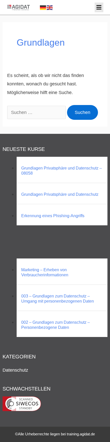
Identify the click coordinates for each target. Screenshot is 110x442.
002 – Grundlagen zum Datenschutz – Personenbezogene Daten (55, 325)
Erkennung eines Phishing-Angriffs (52, 215)
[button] (99, 7)
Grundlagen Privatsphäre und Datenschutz (59, 194)
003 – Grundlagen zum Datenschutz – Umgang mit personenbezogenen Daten (57, 298)
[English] (50, 7)
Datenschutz (15, 370)
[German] (43, 7)
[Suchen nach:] (37, 112)
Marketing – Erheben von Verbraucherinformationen (44, 272)
